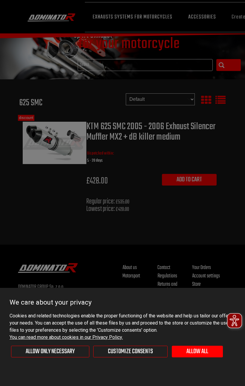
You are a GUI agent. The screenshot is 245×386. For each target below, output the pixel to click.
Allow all (197, 351)
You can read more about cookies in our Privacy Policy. (66, 337)
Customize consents (130, 351)
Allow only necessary (50, 351)
